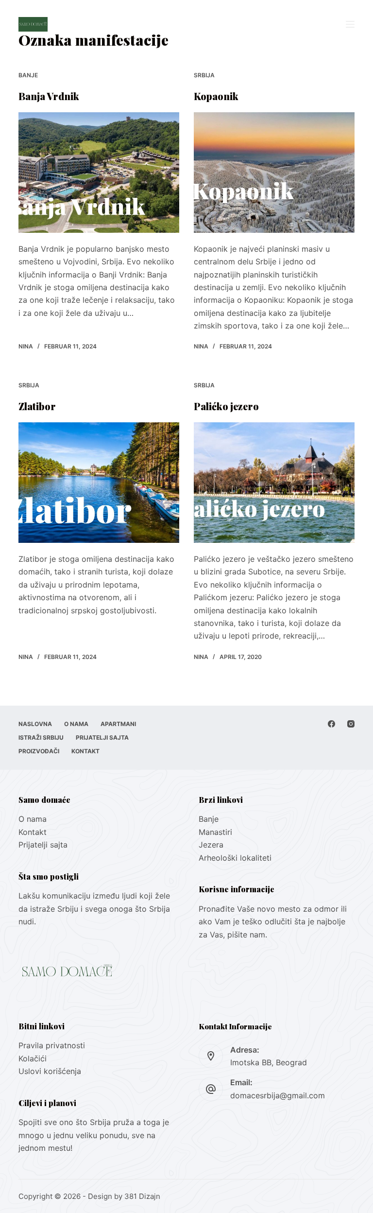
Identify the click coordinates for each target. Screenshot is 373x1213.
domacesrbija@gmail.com (277, 1095)
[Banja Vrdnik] (98, 172)
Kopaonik (216, 96)
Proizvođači (38, 751)
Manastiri (215, 832)
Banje (28, 75)
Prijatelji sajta (102, 737)
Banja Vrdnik (48, 96)
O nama (76, 724)
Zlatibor (37, 406)
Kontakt (85, 751)
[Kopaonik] (274, 172)
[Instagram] (351, 724)
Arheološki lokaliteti (235, 858)
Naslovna (35, 724)
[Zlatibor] (98, 482)
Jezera (211, 844)
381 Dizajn (142, 1196)
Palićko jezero (226, 406)
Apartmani (118, 724)
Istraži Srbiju (41, 737)
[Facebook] (331, 724)
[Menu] (350, 24)
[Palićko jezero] (274, 482)
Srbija (204, 75)
